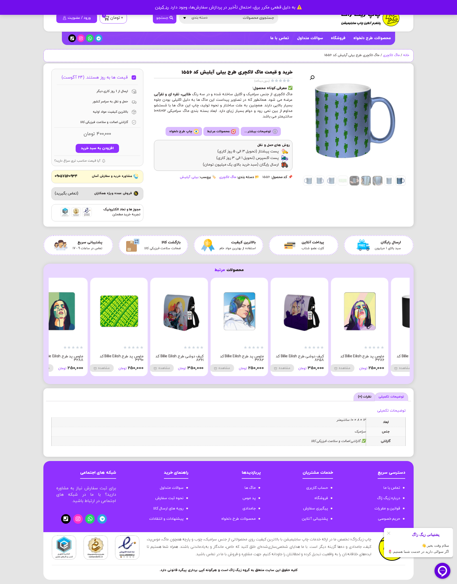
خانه (406, 55)
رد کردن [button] (162, 7)
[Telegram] (99, 38)
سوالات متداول (310, 38)
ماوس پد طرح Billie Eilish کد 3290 (141, 358)
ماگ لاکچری (391, 55)
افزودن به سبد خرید (97, 148)
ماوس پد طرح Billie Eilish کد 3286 (382, 358)
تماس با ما (279, 38)
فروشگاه (338, 38)
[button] (312, 78)
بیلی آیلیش (189, 177)
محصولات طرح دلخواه (372, 38)
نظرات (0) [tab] (365, 397)
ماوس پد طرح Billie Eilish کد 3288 (81, 358)
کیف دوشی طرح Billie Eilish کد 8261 (200, 358)
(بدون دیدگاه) (262, 81)
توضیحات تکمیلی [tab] (391, 397)
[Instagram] (81, 38)
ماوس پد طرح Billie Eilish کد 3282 (262, 358)
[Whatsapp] (90, 38)
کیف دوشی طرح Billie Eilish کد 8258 (320, 358)
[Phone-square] (72, 38)
